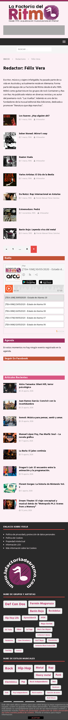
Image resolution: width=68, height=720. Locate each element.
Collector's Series (43, 635)
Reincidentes (53, 640)
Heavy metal (43, 675)
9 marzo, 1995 (26, 233)
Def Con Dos (15, 604)
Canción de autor (53, 693)
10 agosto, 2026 (27, 474)
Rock (9, 668)
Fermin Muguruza (42, 603)
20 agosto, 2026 (27, 421)
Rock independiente (39, 681)
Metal (40, 667)
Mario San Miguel (44, 629)
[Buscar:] (34, 49)
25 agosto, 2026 (27, 407)
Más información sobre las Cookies (21, 548)
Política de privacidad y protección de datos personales (30, 534)
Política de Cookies (14, 538)
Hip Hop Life (12, 618)
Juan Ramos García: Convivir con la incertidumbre (37, 402)
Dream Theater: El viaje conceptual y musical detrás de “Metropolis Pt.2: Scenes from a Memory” (41, 504)
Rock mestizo (37, 693)
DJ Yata (8, 629)
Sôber (19, 629)
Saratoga (18, 651)
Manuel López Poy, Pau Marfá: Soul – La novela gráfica (40, 435)
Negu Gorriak (46, 623)
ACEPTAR (36, 718)
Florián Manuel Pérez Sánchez (47, 198)
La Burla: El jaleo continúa (32, 451)
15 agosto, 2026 (27, 454)
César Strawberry (24, 640)
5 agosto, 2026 (27, 490)
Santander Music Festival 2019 (45, 646)
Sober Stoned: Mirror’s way (33, 134)
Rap (50, 667)
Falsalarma (9, 640)
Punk (58, 675)
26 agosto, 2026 (27, 391)
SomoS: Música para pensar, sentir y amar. (41, 418)
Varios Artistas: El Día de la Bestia (36, 175)
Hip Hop (24, 668)
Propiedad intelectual (15, 541)
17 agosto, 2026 (27, 440)
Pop (23, 682)
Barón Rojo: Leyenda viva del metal (37, 230)
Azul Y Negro (39, 640)
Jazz (54, 681)
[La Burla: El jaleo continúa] (10, 454)
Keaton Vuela (26, 157)
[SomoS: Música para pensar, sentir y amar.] (10, 421)
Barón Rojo (37, 611)
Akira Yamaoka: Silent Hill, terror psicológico (36, 385)
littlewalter (40, 119)
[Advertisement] (35, 29)
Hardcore (55, 687)
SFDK (43, 617)
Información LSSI (13, 545)
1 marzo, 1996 (26, 119)
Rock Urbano (51, 698)
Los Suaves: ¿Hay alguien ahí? (34, 116)
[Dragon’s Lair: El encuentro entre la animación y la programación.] (10, 471)
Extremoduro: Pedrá (29, 209)
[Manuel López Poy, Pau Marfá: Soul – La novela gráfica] (10, 438)
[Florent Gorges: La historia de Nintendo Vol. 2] (10, 488)
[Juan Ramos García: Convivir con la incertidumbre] (10, 404)
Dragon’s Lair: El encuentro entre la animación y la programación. (37, 469)
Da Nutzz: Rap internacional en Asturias (39, 194)
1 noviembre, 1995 (28, 213)
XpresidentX (30, 618)
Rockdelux (54, 611)
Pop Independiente (20, 693)
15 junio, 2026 (26, 510)
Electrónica (11, 682)
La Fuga (29, 629)
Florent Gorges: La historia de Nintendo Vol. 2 (42, 485)
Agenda (9, 340)
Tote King (8, 650)
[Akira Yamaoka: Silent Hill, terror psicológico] (10, 388)
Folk (6, 693)
